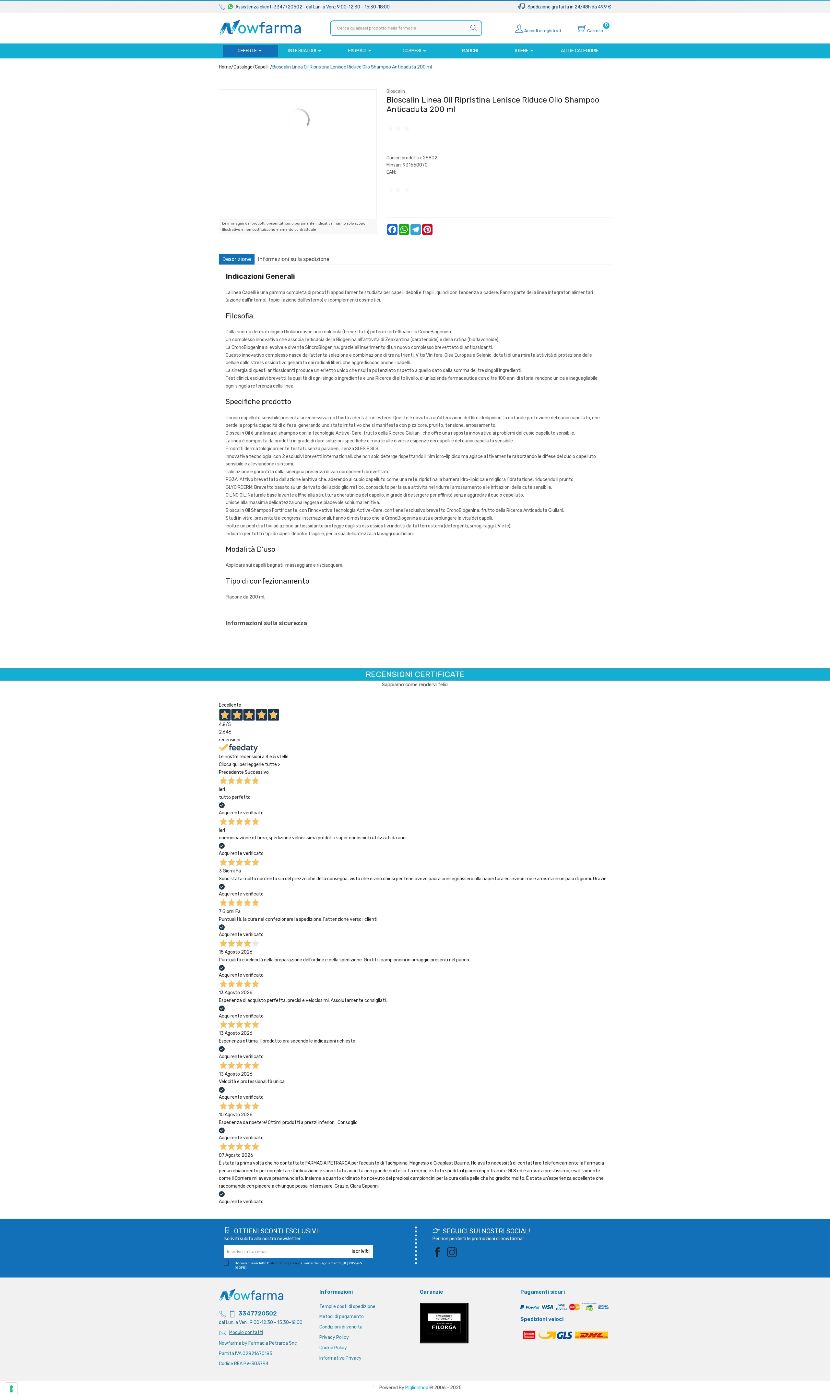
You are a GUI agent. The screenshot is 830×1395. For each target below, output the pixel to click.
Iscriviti (360, 1251)
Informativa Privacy (340, 1358)
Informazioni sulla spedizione (293, 259)
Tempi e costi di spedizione (347, 1306)
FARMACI (357, 51)
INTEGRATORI (302, 51)
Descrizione (236, 259)
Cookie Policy (333, 1348)
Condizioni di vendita (340, 1327)
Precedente (231, 772)
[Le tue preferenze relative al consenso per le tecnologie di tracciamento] (11, 1389)
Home (225, 67)
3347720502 (258, 1313)
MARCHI (470, 51)
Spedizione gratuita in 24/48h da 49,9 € (568, 7)
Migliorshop (416, 1387)
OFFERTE (248, 51)
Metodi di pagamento (341, 1316)
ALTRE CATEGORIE (580, 51)
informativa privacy (284, 1263)
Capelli (261, 67)
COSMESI (412, 51)
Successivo (257, 772)
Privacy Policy (334, 1337)
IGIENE (522, 51)
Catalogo (243, 67)
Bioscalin (395, 91)
